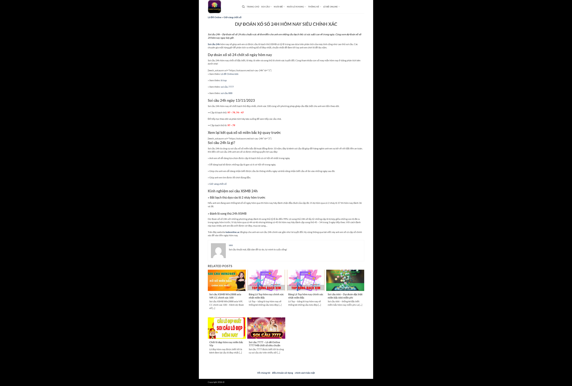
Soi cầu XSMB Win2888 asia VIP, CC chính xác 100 (225, 296)
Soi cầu (265, 6)
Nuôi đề (278, 6)
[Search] (243, 7)
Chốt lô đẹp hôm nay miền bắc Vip (226, 344)
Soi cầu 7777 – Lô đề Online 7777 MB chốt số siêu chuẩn (264, 344)
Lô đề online (330, 6)
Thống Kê (313, 6)
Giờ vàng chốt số (232, 17)
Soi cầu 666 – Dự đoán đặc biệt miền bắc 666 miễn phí (345, 296)
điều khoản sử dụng (282, 372)
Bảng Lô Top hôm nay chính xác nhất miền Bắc (266, 296)
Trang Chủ (253, 6)
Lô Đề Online (215, 17)
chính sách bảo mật (305, 372)
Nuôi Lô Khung (295, 6)
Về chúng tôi (263, 372)
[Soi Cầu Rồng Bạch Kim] (223, 6)
